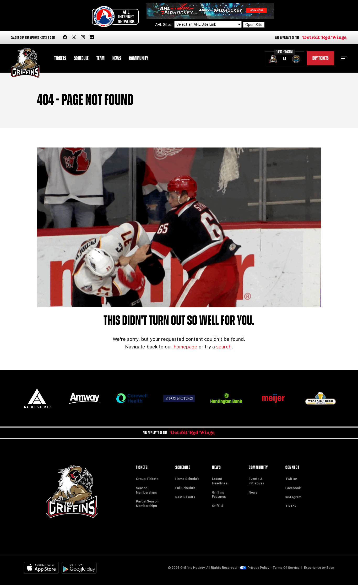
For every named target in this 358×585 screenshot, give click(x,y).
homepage (185, 346)
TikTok (290, 506)
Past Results (185, 497)
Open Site (253, 25)
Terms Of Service (286, 568)
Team (100, 58)
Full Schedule (185, 488)
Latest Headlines (219, 481)
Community (138, 58)
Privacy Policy (258, 568)
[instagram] (83, 37)
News (116, 58)
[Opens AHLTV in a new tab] (210, 10)
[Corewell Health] (132, 398)
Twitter (291, 479)
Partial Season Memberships (147, 504)
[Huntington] (226, 398)
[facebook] (65, 37)
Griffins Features (219, 495)
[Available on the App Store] (41, 568)
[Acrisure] (37, 398)
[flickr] (92, 37)
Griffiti (217, 506)
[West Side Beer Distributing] (320, 398)
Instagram (293, 497)
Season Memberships (146, 490)
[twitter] (74, 37)
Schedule (81, 58)
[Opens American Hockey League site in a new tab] (115, 16)
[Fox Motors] (179, 398)
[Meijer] (273, 398)
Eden (330, 568)
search (223, 346)
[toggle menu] (344, 58)
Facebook (293, 488)
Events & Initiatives (256, 481)
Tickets (60, 58)
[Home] (25, 63)
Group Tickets (147, 479)
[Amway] (84, 398)
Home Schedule (187, 479)
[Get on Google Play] (79, 568)
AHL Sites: (164, 25)
